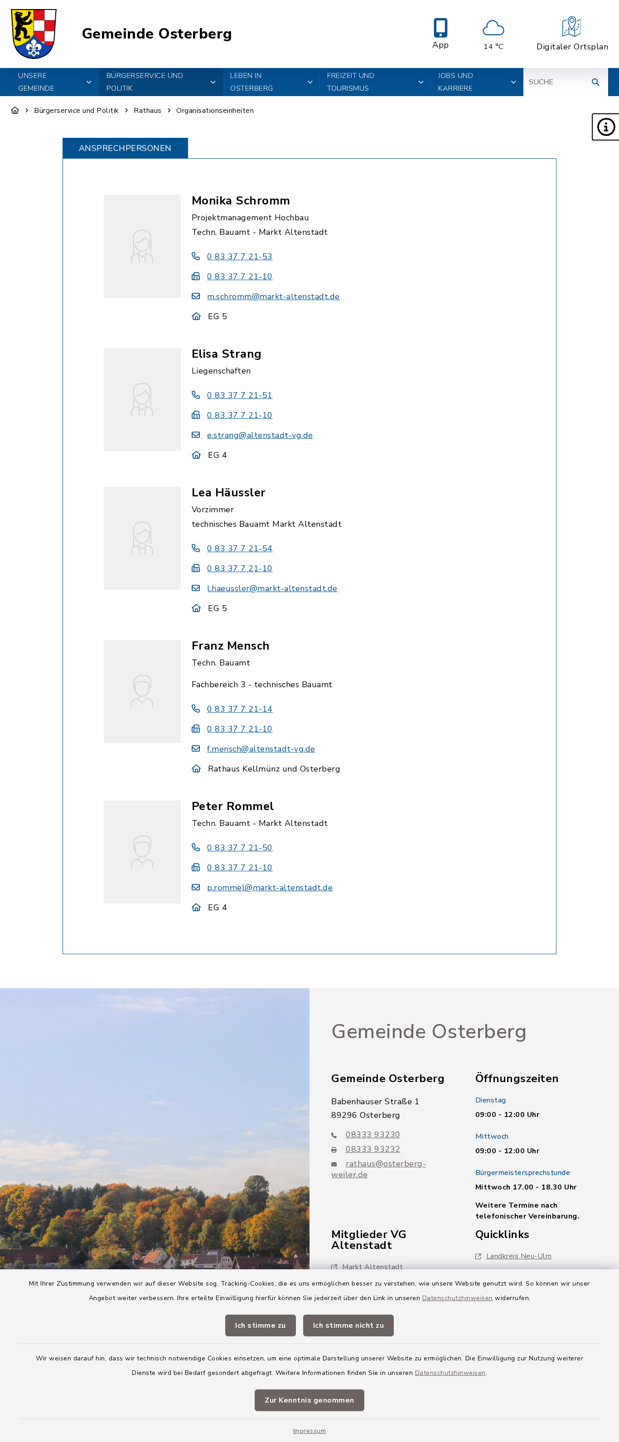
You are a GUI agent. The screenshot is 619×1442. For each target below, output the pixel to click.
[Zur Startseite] (15, 110)
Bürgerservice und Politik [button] (145, 82)
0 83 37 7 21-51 (240, 395)
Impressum (309, 1431)
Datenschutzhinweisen (457, 1298)
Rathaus (148, 111)
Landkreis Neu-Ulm (519, 1256)
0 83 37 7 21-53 (240, 256)
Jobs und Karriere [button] (455, 82)
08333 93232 (373, 1149)
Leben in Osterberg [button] (251, 82)
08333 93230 (373, 1134)
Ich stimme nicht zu (348, 1325)
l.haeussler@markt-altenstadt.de (272, 588)
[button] (605, 127)
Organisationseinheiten (215, 111)
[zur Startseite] (34, 34)
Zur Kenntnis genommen (309, 1400)
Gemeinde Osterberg (157, 34)
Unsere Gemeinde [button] (36, 82)
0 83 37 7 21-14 (240, 709)
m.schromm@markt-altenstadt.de (273, 296)
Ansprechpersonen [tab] (125, 148)
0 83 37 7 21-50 (240, 847)
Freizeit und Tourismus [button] (350, 82)
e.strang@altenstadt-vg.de (260, 435)
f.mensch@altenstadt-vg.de (261, 748)
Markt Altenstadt (372, 1267)
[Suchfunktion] (595, 82)
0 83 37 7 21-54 (240, 548)
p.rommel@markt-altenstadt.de (270, 887)
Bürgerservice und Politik (76, 111)
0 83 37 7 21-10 (240, 276)
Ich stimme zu (260, 1325)
